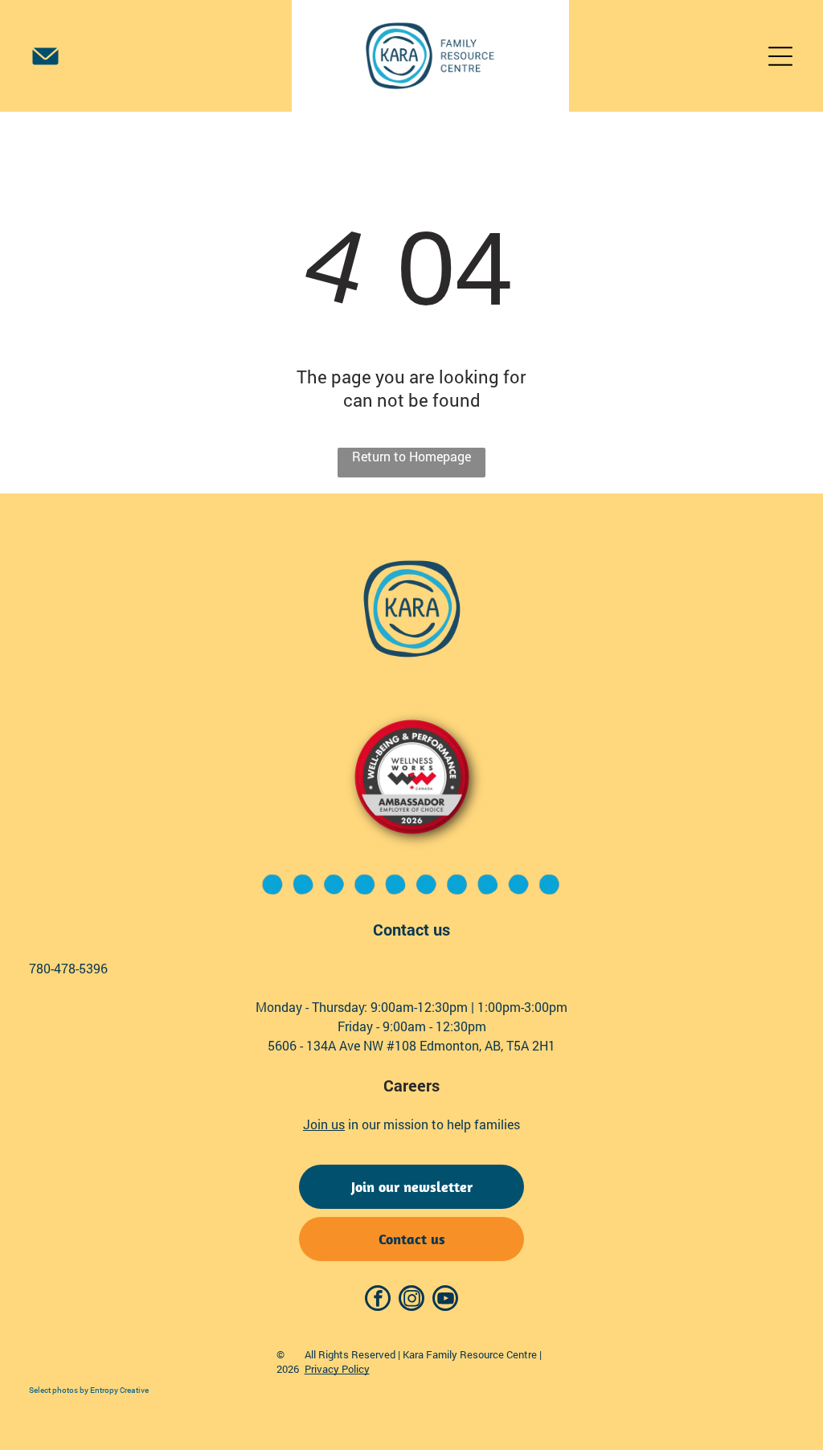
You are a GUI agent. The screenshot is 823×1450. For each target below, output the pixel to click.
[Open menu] (780, 56)
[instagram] (411, 1300)
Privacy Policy (337, 1369)
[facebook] (378, 1300)
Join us (324, 1124)
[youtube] (445, 1300)
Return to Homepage (411, 456)
